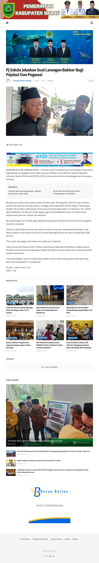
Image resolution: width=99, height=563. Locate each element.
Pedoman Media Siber (40, 539)
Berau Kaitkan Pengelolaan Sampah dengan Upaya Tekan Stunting (18, 345)
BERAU (50, 81)
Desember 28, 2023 (23, 454)
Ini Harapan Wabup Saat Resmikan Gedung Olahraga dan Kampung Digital (35, 441)
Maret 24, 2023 (40, 81)
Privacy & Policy (56, 539)
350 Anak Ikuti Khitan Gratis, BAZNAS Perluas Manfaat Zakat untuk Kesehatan (49, 345)
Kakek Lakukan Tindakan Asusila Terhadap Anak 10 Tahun (39, 461)
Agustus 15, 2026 (42, 316)
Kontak (67, 539)
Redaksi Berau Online (22, 81)
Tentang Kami (25, 539)
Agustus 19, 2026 (11, 316)
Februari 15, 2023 (23, 475)
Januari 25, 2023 (22, 463)
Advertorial (12, 338)
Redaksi (75, 539)
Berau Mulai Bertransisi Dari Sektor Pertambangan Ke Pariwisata (48, 310)
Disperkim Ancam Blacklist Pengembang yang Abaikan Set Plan (79, 310)
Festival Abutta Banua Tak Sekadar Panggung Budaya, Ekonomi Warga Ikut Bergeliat (78, 345)
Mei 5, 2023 (12, 444)
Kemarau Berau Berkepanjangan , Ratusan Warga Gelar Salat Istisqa (20, 310)
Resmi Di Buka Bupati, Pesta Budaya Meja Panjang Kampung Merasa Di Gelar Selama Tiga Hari (53, 451)
